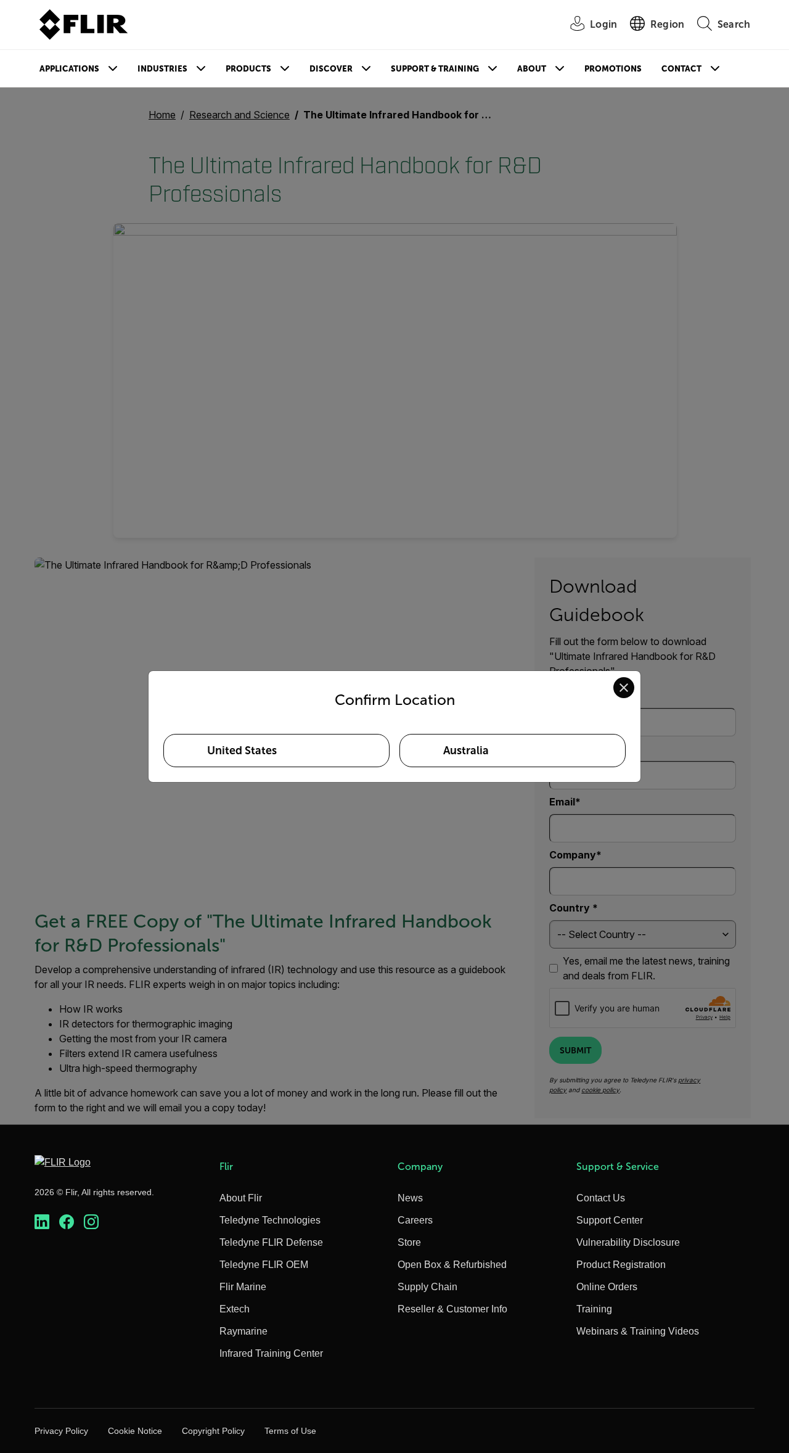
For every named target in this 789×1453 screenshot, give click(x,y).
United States (242, 750)
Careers (415, 1220)
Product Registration (621, 1264)
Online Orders (606, 1287)
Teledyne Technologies (270, 1220)
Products (248, 68)
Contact (681, 68)
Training (594, 1309)
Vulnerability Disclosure (628, 1242)
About (531, 68)
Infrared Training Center (271, 1353)
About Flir (240, 1198)
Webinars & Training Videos (637, 1331)
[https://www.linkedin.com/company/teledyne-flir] (42, 1222)
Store (409, 1242)
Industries (162, 68)
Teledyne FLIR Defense (271, 1242)
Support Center (609, 1220)
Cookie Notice (135, 1431)
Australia (466, 750)
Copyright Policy (213, 1431)
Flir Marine (242, 1287)
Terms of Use (290, 1431)
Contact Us (600, 1198)
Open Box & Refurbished (452, 1264)
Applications (69, 68)
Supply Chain (427, 1287)
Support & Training (435, 68)
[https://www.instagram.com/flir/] (91, 1222)
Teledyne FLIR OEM (263, 1264)
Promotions (613, 68)
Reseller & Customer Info (452, 1309)
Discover (331, 68)
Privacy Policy (61, 1431)
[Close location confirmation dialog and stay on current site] (623, 687)
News (410, 1198)
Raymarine (243, 1331)
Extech (234, 1309)
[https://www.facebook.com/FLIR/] (66, 1222)
